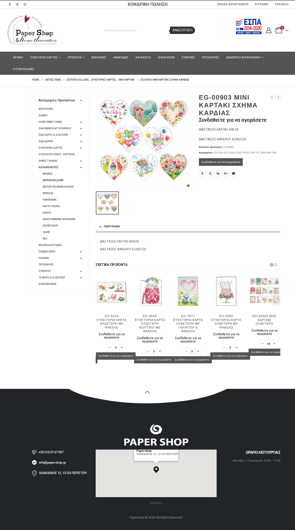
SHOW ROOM (166, 57)
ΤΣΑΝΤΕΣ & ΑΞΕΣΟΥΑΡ (52, 277)
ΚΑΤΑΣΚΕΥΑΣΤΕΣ (48, 167)
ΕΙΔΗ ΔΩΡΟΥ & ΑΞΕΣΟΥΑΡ (53, 134)
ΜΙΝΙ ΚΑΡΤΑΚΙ (269, 152)
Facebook (202, 173)
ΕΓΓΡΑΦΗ (261, 4)
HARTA (47, 212)
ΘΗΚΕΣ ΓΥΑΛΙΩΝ (48, 160)
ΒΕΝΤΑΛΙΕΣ (99, 57)
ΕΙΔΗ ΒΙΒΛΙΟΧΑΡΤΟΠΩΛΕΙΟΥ (55, 128)
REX (45, 238)
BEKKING (47, 173)
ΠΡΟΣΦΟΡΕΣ (210, 57)
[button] (272, 264)
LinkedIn (217, 173)
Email (233, 173)
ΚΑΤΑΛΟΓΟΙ (143, 57)
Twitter (210, 173)
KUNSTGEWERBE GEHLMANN (59, 219)
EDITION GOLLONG (224, 152)
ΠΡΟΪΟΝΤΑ (74, 57)
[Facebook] (10, 4)
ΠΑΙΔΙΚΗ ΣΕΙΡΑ (47, 251)
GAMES (43, 115)
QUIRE (46, 232)
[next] (278, 97)
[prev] (272, 97)
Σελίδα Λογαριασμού (233, 4)
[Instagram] (25, 4)
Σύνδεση (282, 4)
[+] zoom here (144, 459)
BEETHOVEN (46, 108)
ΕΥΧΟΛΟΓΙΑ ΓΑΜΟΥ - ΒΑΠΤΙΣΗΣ (57, 154)
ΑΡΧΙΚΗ (18, 57)
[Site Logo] (32, 30)
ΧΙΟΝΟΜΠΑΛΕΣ (48, 284)
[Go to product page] (112, 291)
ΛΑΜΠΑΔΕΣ (120, 57)
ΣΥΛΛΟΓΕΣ (45, 271)
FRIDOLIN (48, 193)
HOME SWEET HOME (50, 121)
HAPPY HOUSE (51, 206)
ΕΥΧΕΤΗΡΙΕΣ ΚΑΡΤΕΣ (43, 57)
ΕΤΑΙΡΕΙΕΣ (188, 57)
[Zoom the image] (156, 426)
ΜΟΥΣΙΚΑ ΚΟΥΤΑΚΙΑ (50, 245)
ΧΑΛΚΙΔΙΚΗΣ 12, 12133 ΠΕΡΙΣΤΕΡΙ (63, 473)
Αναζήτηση (182, 30)
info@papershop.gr (52, 462)
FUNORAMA (50, 199)
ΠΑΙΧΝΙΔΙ (44, 258)
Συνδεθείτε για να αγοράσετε (220, 162)
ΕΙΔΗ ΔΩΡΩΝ (46, 141)
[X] (17, 4)
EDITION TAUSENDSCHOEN (58, 186)
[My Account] (268, 30)
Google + (225, 173)
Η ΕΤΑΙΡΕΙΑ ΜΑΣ (23, 69)
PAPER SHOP (50, 225)
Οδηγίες (156, 502)
